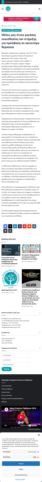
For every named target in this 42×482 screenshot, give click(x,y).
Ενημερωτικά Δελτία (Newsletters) (12, 398)
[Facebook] (5, 226)
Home (5, 26)
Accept (21, 463)
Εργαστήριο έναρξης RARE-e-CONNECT (17, 2)
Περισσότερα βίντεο (34, 429)
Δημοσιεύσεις (6, 392)
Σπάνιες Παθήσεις (7, 389)
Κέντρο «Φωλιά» (7, 395)
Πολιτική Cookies (20, 479)
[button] (39, 435)
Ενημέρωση (16, 30)
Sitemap (4, 402)
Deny (21, 469)
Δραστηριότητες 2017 (9, 290)
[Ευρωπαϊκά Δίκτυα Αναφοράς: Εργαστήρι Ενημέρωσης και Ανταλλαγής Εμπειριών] (11, 250)
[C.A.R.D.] (8, 9)
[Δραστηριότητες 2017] (11, 278)
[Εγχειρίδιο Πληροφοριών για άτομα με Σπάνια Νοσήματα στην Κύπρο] (31, 248)
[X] (10, 226)
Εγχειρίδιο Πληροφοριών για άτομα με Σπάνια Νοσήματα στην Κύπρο (30, 257)
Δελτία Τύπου (12, 26)
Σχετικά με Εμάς (7, 386)
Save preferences (21, 475)
